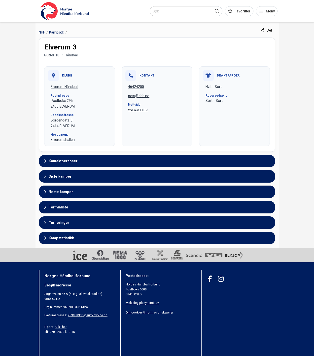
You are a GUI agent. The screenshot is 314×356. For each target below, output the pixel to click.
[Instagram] (221, 278)
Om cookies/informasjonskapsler (149, 312)
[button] (217, 11)
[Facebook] (210, 278)
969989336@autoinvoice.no (87, 315)
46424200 (136, 87)
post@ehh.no (138, 96)
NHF (42, 32)
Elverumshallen (63, 140)
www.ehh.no (138, 110)
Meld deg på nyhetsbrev (142, 303)
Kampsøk (56, 32)
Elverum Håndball (64, 87)
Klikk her (61, 327)
